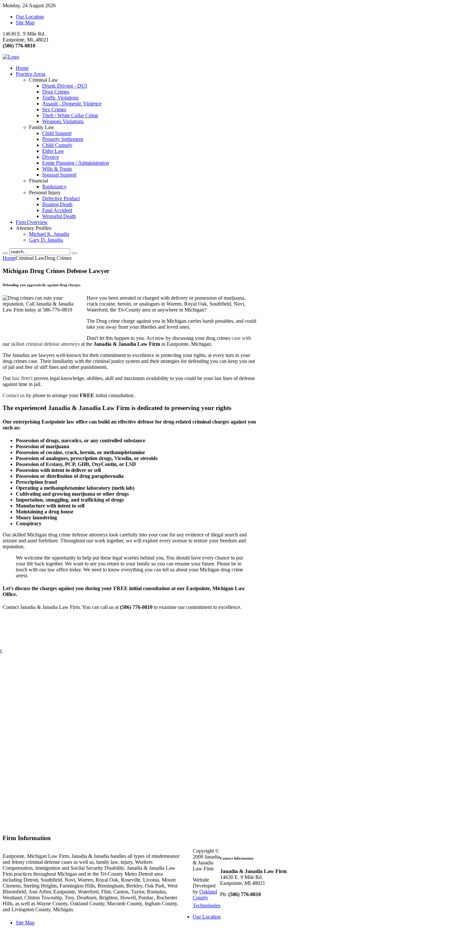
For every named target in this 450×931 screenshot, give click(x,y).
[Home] (11, 57)
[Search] (5, 253)
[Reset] (74, 253)
